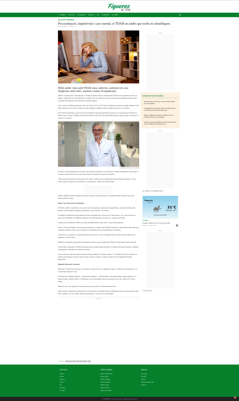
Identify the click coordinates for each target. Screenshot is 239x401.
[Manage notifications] (235, 397)
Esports (91, 15)
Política (71, 15)
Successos (81, 15)
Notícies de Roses (105, 388)
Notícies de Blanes (105, 382)
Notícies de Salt (104, 385)
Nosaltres (143, 385)
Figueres (62, 15)
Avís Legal (144, 374)
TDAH (89, 361)
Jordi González (63, 26)
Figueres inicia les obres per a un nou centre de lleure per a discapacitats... (159, 102)
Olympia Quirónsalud (70, 361)
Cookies (143, 379)
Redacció (145, 225)
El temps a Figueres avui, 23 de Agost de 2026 (156, 223)
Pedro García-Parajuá (81, 361)
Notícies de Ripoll (105, 379)
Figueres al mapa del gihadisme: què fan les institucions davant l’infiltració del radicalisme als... (160, 123)
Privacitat (143, 376)
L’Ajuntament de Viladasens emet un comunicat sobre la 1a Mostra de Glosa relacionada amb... (160, 109)
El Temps (115, 15)
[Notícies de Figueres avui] (119, 7)
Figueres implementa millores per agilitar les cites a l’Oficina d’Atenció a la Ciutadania (159, 116)
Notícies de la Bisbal (105, 390)
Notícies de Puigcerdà (106, 374)
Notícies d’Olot (104, 376)
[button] (180, 15)
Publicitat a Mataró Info (147, 382)
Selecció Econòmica (66, 20)
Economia (105, 15)
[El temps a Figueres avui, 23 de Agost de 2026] (160, 207)
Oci (98, 15)
